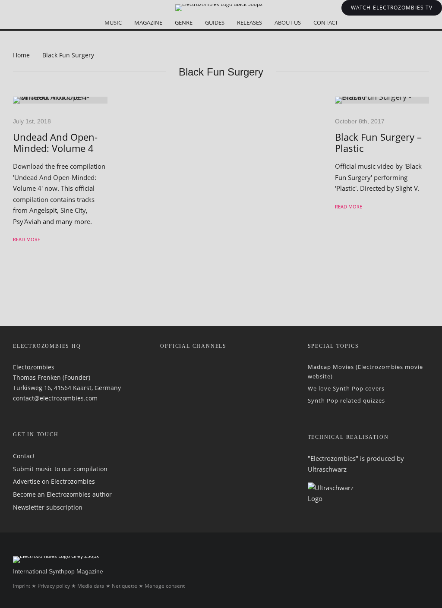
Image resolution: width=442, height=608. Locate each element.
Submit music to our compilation (60, 469)
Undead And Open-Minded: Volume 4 (55, 142)
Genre (184, 22)
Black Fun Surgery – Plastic (378, 142)
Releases (249, 22)
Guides (214, 22)
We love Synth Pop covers (346, 388)
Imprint (21, 585)
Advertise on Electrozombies (54, 481)
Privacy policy (54, 585)
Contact (325, 22)
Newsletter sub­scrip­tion (47, 507)
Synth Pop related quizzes (346, 400)
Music (113, 22)
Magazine (148, 22)
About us (288, 22)
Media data (90, 585)
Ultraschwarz (327, 469)
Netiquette (124, 585)
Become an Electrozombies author (62, 494)
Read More (26, 239)
